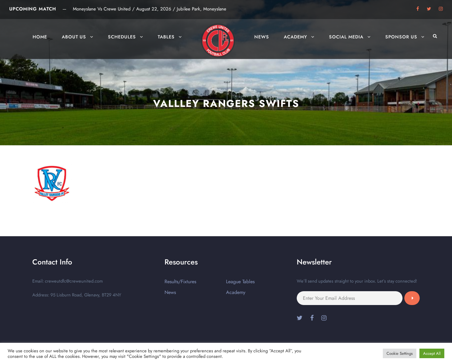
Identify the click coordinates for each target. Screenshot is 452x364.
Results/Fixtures (180, 281)
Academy (295, 36)
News (261, 36)
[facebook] (417, 9)
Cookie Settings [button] (400, 353)
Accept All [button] (432, 353)
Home (40, 36)
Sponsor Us (401, 36)
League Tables (240, 281)
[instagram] (441, 9)
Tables (166, 36)
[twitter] (429, 9)
